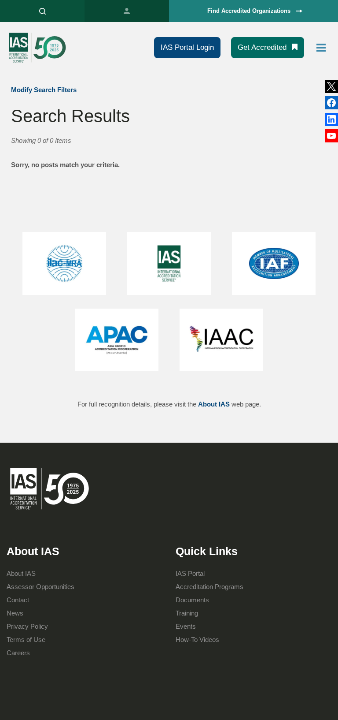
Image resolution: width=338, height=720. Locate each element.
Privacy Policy (27, 626)
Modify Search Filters (44, 89)
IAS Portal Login (187, 47)
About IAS (214, 404)
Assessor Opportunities (40, 586)
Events (186, 626)
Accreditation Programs (209, 586)
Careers (18, 653)
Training (187, 613)
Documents (192, 600)
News (15, 613)
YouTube (331, 135)
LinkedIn (331, 102)
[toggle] (321, 47)
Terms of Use (26, 639)
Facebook (331, 119)
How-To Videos (197, 639)
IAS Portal (126, 11)
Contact (18, 600)
